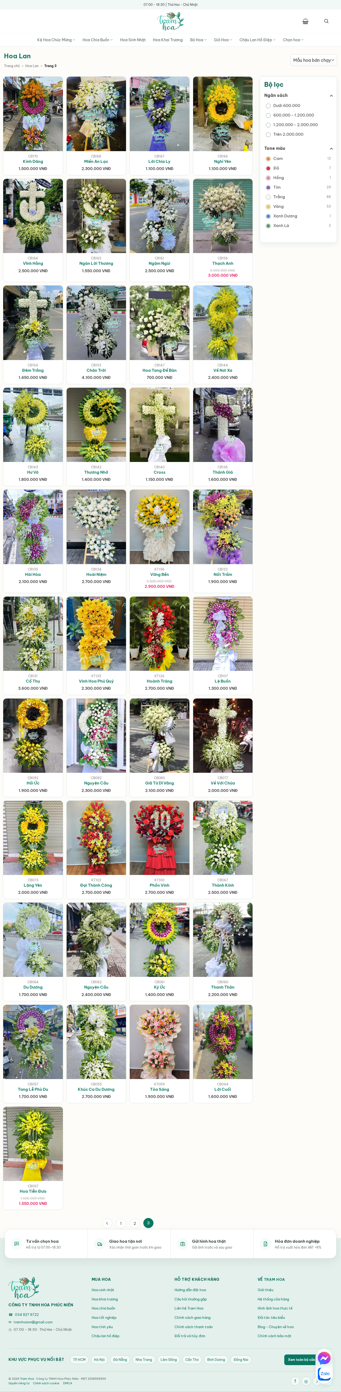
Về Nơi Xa (222, 370)
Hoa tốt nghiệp (104, 1317)
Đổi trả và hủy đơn (189, 1336)
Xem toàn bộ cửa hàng (308, 1360)
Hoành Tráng (159, 681)
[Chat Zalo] (324, 1374)
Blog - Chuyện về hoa (276, 1327)
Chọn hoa (291, 40)
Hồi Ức (33, 783)
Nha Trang (144, 1360)
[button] (305, 21)
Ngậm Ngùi (159, 263)
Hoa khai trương (105, 1299)
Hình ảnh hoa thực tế (275, 1308)
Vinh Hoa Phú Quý (96, 681)
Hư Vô (33, 472)
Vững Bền (159, 574)
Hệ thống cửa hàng (273, 1299)
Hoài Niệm (96, 574)
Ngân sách (276, 95)
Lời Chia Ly (159, 161)
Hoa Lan (32, 66)
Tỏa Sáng (159, 1089)
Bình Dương (216, 1360)
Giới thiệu (265, 1290)
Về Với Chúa (223, 783)
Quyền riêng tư (19, 1383)
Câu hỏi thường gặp (190, 1299)
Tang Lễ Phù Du (33, 1089)
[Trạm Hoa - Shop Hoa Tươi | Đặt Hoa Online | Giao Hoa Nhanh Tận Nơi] (170, 21)
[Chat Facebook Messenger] (324, 1358)
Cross (159, 472)
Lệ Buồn (223, 681)
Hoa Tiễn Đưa (33, 1191)
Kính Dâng (33, 161)
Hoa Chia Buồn (96, 40)
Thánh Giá (223, 472)
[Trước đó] (107, 1223)
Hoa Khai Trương (168, 40)
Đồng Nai (241, 1360)
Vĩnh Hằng (33, 263)
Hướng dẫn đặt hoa (190, 1290)
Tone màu (274, 148)
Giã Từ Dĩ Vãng (159, 783)
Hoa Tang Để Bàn (160, 370)
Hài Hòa (33, 574)
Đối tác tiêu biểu (271, 1317)
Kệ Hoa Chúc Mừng (54, 40)
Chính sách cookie (46, 1383)
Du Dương (33, 987)
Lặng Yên (33, 885)
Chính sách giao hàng (192, 1317)
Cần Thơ (192, 1360)
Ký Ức (159, 987)
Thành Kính (223, 885)
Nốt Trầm (223, 574)
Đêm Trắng (33, 370)
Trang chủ (12, 66)
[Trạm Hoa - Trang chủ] (24, 1288)
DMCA (67, 1383)
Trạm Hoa (274, 1279)
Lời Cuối (222, 1089)
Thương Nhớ (96, 472)
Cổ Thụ (33, 681)
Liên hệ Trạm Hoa (188, 1308)
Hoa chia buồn (103, 1308)
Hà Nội (99, 1360)
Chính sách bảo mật (274, 1336)
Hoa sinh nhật (103, 1290)
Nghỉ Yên (222, 161)
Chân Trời (96, 370)
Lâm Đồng (169, 1360)
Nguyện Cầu (96, 783)
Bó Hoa (196, 40)
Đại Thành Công (96, 885)
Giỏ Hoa (221, 40)
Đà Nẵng (120, 1360)
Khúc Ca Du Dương (96, 1089)
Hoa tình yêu (102, 1327)
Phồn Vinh (159, 885)
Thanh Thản (222, 987)
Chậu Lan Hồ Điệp (255, 40)
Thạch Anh (222, 263)
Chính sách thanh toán (193, 1327)
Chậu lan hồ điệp (105, 1336)
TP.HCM (79, 1360)
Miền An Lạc (96, 161)
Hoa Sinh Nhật (133, 40)
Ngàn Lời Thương (96, 263)
